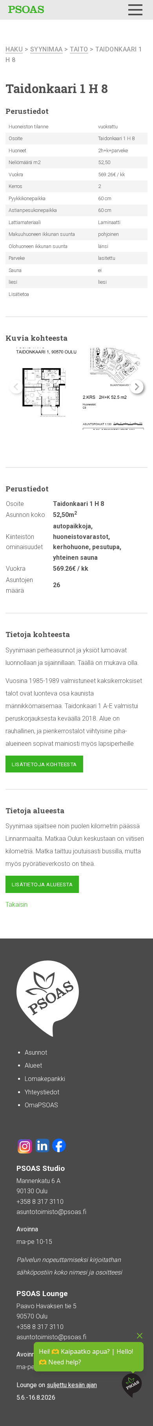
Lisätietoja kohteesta (44, 764)
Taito (79, 49)
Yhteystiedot (42, 1092)
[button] (137, 387)
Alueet (33, 1065)
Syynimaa (46, 49)
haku (14, 49)
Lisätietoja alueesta (42, 884)
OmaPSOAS (41, 1105)
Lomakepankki (45, 1079)
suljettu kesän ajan (72, 1385)
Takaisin (16, 904)
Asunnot (36, 1052)
